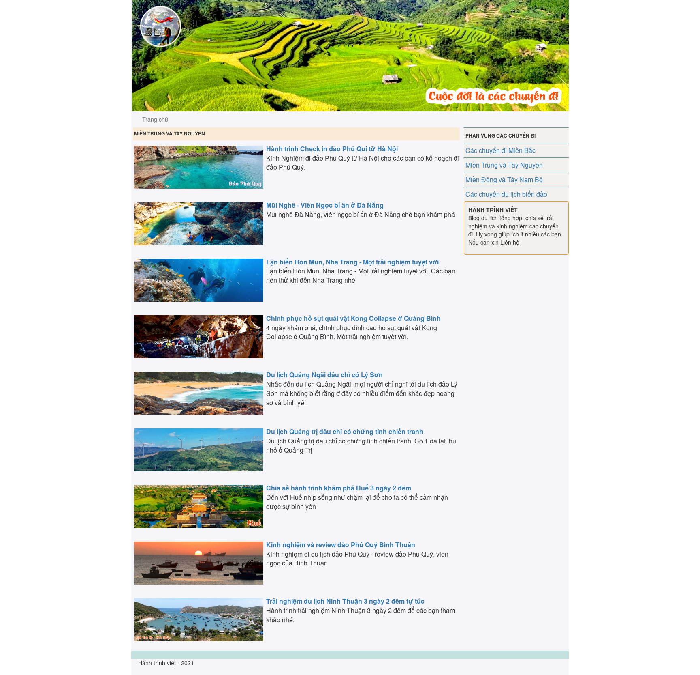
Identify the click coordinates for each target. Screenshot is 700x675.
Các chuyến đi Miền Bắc (500, 150)
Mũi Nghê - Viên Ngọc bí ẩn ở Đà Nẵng (325, 205)
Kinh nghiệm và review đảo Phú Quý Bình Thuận (340, 544)
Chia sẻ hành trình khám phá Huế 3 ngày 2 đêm (338, 487)
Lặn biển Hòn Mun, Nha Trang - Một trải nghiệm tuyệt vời (352, 262)
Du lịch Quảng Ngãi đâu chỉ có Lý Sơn (324, 374)
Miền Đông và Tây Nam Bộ (504, 179)
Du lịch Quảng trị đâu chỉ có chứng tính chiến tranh (344, 431)
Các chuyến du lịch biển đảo (506, 194)
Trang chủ (155, 119)
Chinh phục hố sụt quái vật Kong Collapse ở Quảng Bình (353, 318)
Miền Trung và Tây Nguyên (504, 165)
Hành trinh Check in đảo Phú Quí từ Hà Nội (332, 148)
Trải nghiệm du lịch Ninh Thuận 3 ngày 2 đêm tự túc (345, 601)
